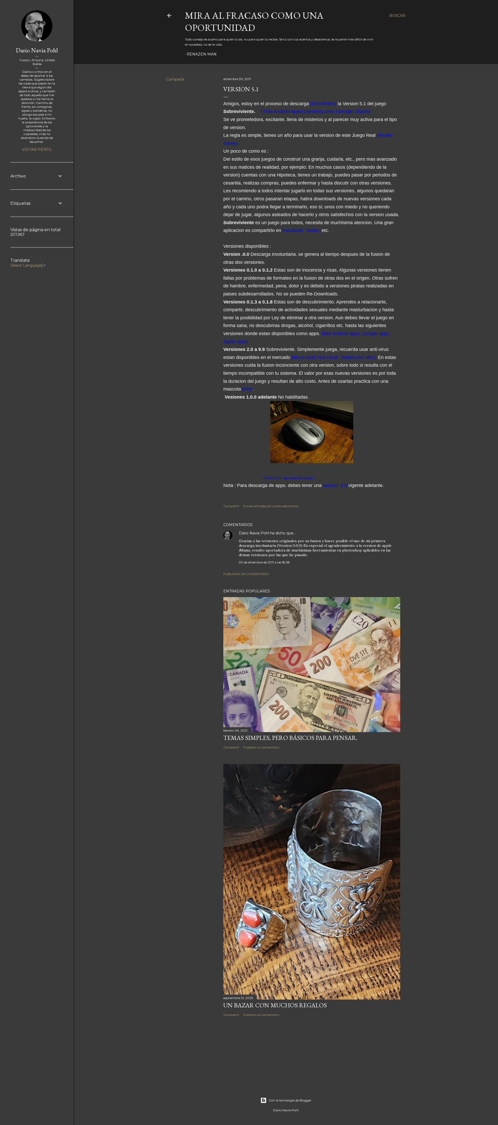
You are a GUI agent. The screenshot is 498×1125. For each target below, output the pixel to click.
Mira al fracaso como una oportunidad (254, 21)
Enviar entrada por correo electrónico (271, 506)
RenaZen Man (202, 54)
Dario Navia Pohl (254, 533)
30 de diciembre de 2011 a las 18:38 (264, 562)
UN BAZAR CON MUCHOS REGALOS (275, 1005)
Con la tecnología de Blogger (290, 1100)
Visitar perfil (37, 149)
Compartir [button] (175, 79)
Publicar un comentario (246, 574)
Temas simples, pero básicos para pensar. (290, 738)
